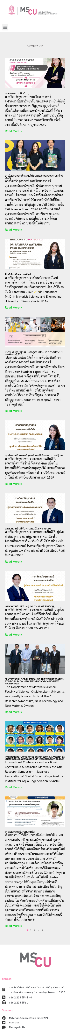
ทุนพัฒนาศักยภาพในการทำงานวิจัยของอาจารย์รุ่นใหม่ (34, 455)
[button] (5, 27)
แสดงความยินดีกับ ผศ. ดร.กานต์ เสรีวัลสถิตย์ (29, 606)
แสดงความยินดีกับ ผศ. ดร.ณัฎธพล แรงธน (28, 528)
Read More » (13, 131)
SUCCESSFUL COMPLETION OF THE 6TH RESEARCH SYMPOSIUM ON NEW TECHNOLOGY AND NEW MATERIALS (34, 681)
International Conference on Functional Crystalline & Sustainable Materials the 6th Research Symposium (35, 757)
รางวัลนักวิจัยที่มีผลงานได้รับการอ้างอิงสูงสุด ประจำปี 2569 (34, 176)
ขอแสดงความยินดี (15, 93)
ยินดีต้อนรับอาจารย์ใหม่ (18, 274)
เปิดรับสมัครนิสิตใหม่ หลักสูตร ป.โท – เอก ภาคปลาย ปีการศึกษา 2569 (33, 353)
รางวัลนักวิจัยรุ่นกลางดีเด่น (19, 831)
